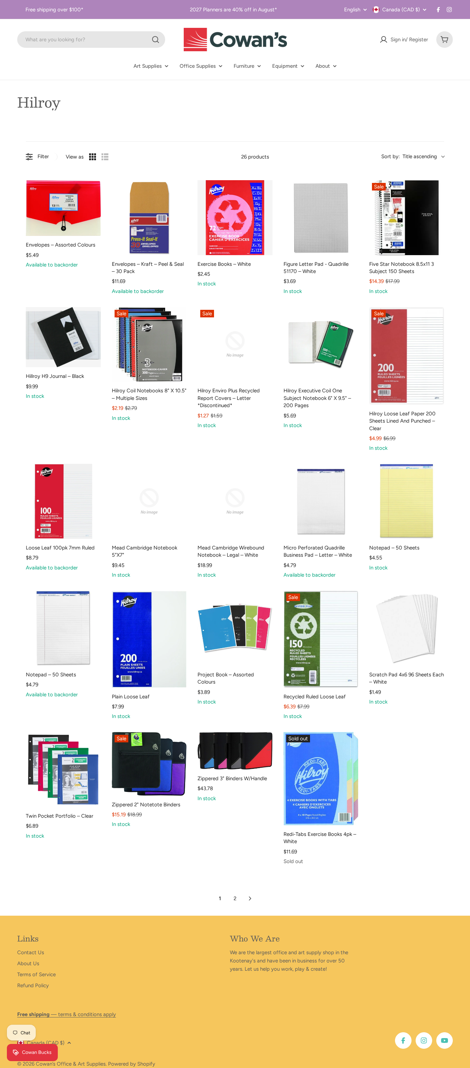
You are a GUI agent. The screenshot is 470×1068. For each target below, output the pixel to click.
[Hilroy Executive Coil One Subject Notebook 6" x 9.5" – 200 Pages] (321, 344)
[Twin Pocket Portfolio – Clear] (63, 769)
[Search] (155, 39)
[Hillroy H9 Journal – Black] (63, 337)
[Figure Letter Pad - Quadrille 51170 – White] (321, 217)
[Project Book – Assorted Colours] (235, 628)
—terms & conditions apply (66, 1014)
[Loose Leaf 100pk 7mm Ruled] (63, 501)
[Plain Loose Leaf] (149, 639)
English (352, 9)
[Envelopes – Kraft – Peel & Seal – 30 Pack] (149, 217)
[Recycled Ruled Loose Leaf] (321, 639)
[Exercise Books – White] (235, 217)
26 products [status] (255, 157)
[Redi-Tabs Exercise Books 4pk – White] (321, 778)
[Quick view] (94, 229)
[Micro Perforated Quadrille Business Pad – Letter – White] (321, 501)
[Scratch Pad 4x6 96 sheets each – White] (406, 628)
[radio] (92, 156)
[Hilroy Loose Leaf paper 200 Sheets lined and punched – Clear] (406, 356)
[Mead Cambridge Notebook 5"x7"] (149, 501)
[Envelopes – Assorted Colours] (63, 208)
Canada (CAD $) (401, 10)
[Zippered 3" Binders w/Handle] (235, 751)
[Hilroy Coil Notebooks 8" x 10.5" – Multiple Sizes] (149, 344)
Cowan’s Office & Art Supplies (71, 1064)
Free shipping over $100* (54, 10)
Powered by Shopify (131, 1064)
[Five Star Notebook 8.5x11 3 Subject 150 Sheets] (406, 217)
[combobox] (91, 39)
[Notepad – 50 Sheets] (406, 501)
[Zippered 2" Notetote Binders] (149, 763)
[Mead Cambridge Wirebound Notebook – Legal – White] (235, 501)
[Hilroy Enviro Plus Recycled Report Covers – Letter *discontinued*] (235, 344)
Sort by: (409, 156)
